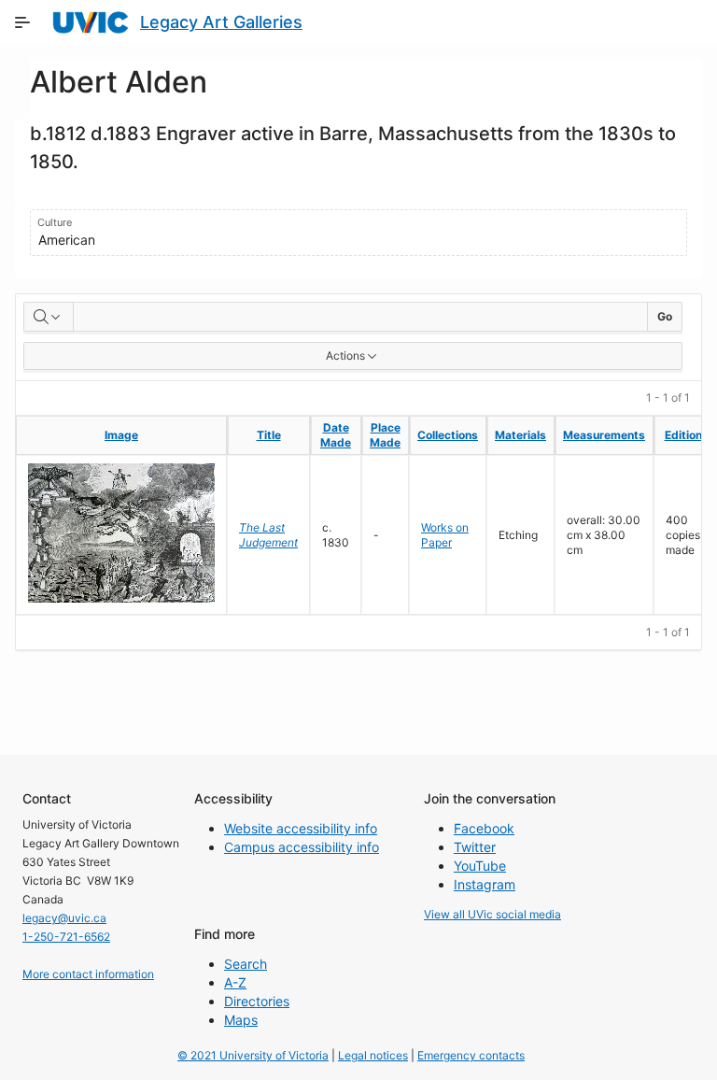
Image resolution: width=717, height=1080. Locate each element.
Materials (520, 435)
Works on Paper (445, 534)
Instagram (484, 884)
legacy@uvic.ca (64, 918)
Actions (345, 355)
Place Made (385, 434)
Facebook (484, 828)
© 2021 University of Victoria (253, 1055)
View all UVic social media (492, 914)
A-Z (235, 982)
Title (269, 435)
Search (245, 964)
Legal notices (373, 1055)
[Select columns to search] (48, 317)
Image (121, 435)
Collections (447, 435)
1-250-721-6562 (66, 937)
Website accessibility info (300, 828)
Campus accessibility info (301, 847)
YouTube (480, 866)
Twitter (475, 847)
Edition (683, 435)
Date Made (335, 434)
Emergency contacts (471, 1055)
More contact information (88, 974)
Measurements (604, 435)
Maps (241, 1020)
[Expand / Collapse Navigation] (22, 22)
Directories (256, 1001)
